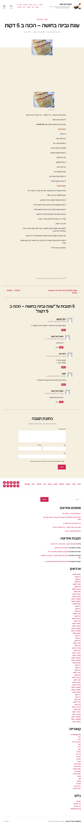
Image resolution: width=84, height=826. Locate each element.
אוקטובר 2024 (76, 628)
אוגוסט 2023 (77, 663)
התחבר (78, 801)
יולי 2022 (78, 695)
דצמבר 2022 (76, 682)
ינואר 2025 (77, 621)
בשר (35, 5)
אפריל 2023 (77, 672)
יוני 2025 (78, 609)
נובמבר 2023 (76, 655)
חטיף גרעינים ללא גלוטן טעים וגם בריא (57, 561)
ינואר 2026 (77, 591)
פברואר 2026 (76, 589)
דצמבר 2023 (76, 653)
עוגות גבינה (40, 19)
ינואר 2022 (77, 709)
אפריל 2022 (77, 702)
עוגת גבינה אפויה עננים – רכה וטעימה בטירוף (66, 527)
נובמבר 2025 (76, 596)
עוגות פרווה (77, 766)
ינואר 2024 (77, 650)
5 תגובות (26, 32)
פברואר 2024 (76, 648)
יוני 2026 (78, 579)
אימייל (39, 445)
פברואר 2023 (76, 677)
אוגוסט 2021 (77, 722)
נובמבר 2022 (76, 685)
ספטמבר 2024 (76, 631)
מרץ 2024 (77, 645)
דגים (24, 7)
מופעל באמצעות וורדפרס (56, 821)
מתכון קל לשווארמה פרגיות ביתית (58, 552)
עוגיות (37, 7)
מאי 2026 (77, 582)
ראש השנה (77, 786)
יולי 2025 (78, 606)
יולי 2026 (78, 577)
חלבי (79, 747)
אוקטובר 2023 (76, 658)
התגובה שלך (62, 429)
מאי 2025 (77, 611)
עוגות (20, 5)
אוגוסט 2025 (77, 604)
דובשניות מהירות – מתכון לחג (71, 513)
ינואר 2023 (77, 680)
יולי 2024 (78, 636)
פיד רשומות (77, 804)
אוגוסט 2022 (77, 692)
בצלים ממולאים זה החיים (73, 531)
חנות (41, 5)
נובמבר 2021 (76, 714)
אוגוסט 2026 (77, 574)
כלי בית (78, 754)
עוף (33, 7)
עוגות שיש (77, 771)
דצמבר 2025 (76, 594)
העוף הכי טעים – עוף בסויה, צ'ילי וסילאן (63, 544)
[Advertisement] (42, 73)
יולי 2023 (78, 665)
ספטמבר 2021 (76, 719)
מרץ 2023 (77, 675)
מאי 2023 (77, 670)
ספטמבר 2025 (76, 601)
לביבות (78, 757)
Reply (63, 330)
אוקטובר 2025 (76, 599)
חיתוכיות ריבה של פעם (62, 548)
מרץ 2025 (77, 616)
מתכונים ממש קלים (48, 278)
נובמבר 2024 (76, 626)
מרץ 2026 (77, 587)
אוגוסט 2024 (77, 633)
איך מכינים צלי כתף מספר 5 (72, 523)
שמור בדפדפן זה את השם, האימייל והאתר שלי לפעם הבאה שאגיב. (47, 461)
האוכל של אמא (66, 4)
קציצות (19, 7)
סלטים (25, 5)
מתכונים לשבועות (58, 278)
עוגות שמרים (77, 774)
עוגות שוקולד (77, 769)
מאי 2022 (77, 699)
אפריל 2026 (77, 584)
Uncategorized (76, 734)
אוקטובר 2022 (76, 687)
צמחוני (29, 7)
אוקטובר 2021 (76, 717)
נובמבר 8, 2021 (37, 32)
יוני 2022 (78, 697)
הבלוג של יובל (76, 742)
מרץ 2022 (77, 704)
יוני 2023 (78, 668)
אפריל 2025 (77, 614)
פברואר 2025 (76, 618)
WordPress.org (76, 809)
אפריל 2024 (77, 643)
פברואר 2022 (76, 707)
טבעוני (30, 5)
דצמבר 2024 (76, 623)
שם (64, 445)
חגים (79, 744)
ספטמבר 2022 (76, 690)
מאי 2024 (77, 641)
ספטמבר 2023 (76, 660)
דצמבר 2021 (76, 712)
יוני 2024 (78, 638)
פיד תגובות (77, 806)
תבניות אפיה (77, 788)
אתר (64, 453)
